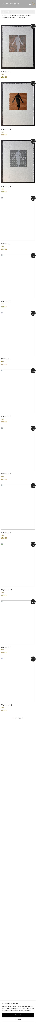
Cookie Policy (27, 1010)
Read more (4, 74)
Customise (18, 1019)
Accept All (18, 1015)
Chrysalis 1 (6, 72)
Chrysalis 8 (6, 474)
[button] (30, 4)
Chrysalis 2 (6, 129)
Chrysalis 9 (6, 533)
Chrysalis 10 (6, 590)
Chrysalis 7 (6, 416)
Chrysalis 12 (6, 705)
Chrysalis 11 (6, 647)
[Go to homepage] (10, 4)
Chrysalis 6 (6, 359)
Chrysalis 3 (6, 186)
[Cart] (33, 4)
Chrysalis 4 (6, 244)
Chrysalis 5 (6, 301)
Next (19, 718)
